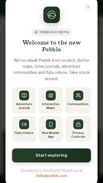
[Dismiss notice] (88, 7)
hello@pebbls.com (51, 175)
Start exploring (52, 155)
